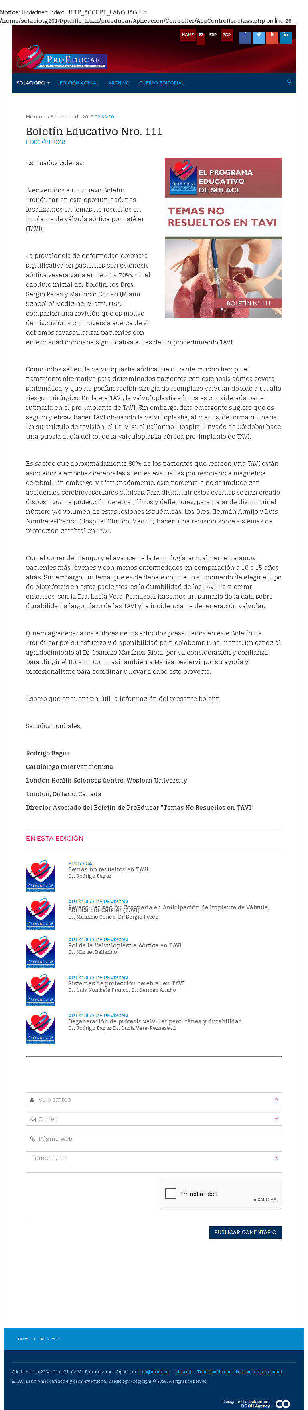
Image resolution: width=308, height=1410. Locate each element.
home (188, 34)
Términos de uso (214, 1371)
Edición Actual (79, 83)
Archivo (119, 83)
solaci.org (182, 1371)
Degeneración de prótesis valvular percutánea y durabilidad (155, 1021)
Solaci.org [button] (31, 83)
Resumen (51, 1339)
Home (24, 1339)
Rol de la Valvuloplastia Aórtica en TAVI (125, 945)
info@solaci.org (154, 1371)
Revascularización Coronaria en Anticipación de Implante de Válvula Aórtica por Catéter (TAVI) (168, 908)
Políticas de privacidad (259, 1371)
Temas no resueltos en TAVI (108, 869)
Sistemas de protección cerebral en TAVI (126, 983)
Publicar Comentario (246, 1232)
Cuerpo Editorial (161, 83)
